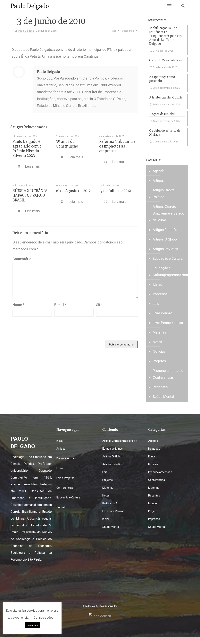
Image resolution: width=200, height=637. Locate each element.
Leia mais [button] (32, 625)
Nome (18, 305)
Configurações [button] (43, 617)
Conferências (64, 487)
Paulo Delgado (26, 31)
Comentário (23, 259)
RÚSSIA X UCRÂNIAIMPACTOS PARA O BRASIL (29, 195)
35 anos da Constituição (67, 144)
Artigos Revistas (165, 249)
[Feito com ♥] (100, 616)
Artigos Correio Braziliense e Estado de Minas (168, 213)
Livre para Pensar (113, 511)
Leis (156, 304)
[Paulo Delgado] (30, 6)
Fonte (151, 456)
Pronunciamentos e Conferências (168, 374)
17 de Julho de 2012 (115, 190)
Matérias (159, 332)
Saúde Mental (163, 397)
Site (99, 305)
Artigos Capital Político (164, 193)
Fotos (59, 468)
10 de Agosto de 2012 (73, 190)
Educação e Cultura (168, 258)
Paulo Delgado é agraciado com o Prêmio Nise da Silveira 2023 (27, 148)
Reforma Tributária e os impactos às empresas (117, 146)
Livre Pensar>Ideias (168, 323)
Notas (157, 342)
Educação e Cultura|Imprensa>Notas (172, 271)
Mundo (152, 503)
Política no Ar (110, 503)
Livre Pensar (162, 313)
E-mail (60, 305)
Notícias (159, 351)
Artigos (158, 180)
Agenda (158, 171)
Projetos (159, 361)
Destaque (154, 448)
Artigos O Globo (165, 239)
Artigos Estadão (165, 230)
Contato (61, 507)
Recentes (160, 387)
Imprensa (160, 294)
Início (59, 440)
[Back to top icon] (100, 593)
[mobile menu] (169, 6)
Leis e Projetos (65, 478)
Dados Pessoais (66, 458)
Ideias (157, 284)
